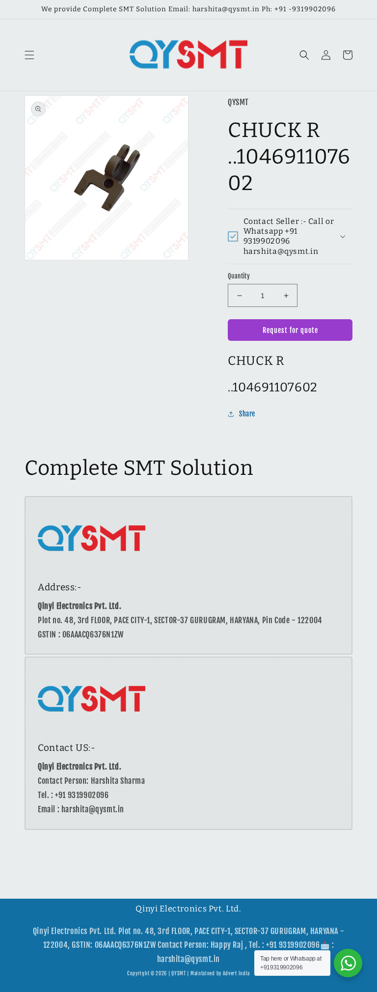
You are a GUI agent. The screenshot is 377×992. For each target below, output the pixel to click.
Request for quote (290, 330)
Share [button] (247, 414)
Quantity (239, 276)
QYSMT (178, 973)
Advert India (236, 973)
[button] (29, 55)
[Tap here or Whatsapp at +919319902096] (348, 963)
